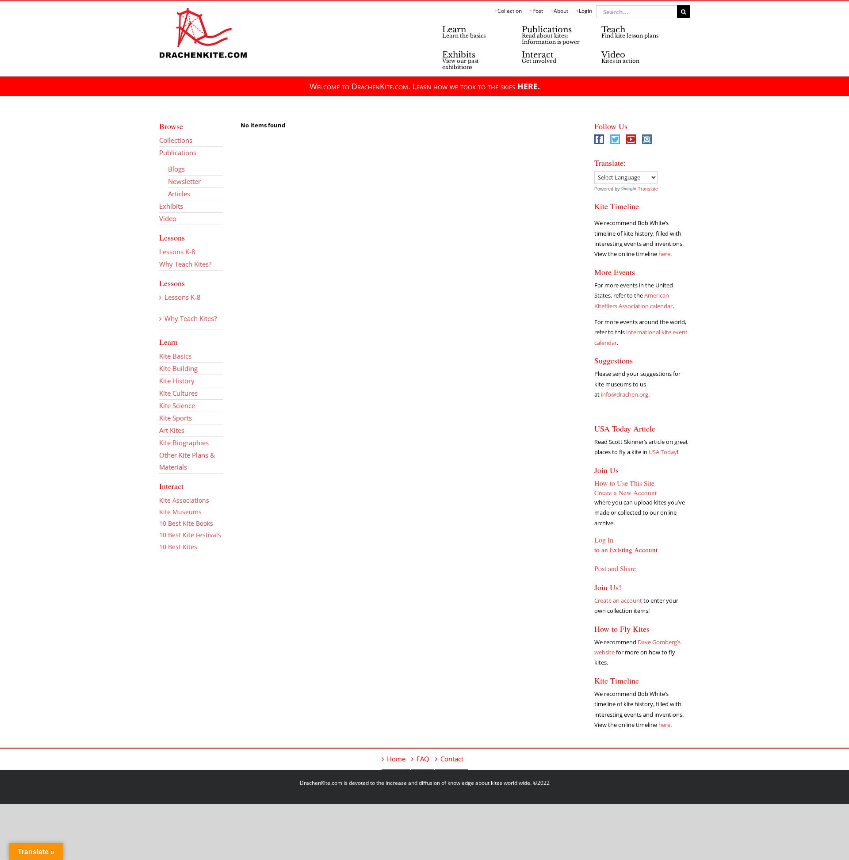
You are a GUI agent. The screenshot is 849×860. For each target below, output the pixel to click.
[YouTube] (631, 139)
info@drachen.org (624, 394)
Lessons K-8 (177, 251)
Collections (175, 140)
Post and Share (615, 568)
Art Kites (171, 430)
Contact (451, 758)
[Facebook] (599, 139)
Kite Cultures (178, 393)
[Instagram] (647, 139)
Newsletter (184, 181)
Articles (179, 193)
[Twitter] (615, 139)
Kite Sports (175, 417)
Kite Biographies (184, 442)
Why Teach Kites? (185, 264)
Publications (177, 152)
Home (396, 758)
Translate (648, 188)
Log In (603, 539)
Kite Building (178, 368)
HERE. (528, 86)
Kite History (177, 380)
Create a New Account (625, 492)
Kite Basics (175, 356)
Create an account (618, 600)
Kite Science (177, 405)
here (664, 254)
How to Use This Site (624, 483)
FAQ (423, 758)
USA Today (663, 452)
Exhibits (171, 206)
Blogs (176, 168)
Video (167, 218)
